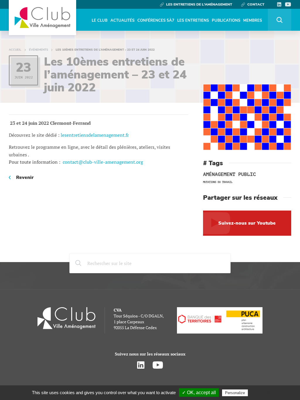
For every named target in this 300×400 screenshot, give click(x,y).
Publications (226, 20)
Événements (38, 50)
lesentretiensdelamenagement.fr (95, 135)
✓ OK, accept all (199, 392)
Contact (256, 4)
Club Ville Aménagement (42, 17)
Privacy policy (261, 392)
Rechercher (279, 20)
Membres (252, 20)
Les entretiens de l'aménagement (199, 4)
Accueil (15, 50)
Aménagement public (229, 174)
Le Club (100, 20)
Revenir (25, 177)
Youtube (288, 4)
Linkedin (279, 4)
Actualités (122, 20)
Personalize (235, 393)
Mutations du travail (217, 182)
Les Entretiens (193, 20)
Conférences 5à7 (155, 20)
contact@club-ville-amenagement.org (103, 162)
